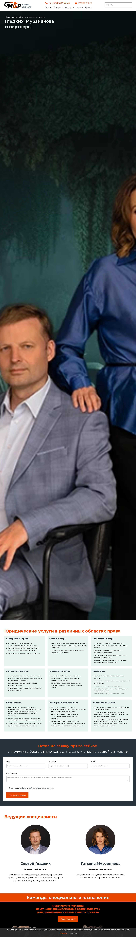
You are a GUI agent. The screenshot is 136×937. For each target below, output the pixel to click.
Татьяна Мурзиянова (100, 863)
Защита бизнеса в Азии (104, 702)
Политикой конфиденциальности (37, 788)
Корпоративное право (17, 639)
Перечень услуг (68, 919)
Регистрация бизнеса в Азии (63, 702)
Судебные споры (57, 639)
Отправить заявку (17, 795)
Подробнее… (74, 933)
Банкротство (99, 671)
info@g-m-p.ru (85, 3)
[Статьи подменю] (82, 7)
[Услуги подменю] (59, 7)
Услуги (56, 7)
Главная (48, 7)
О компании (68, 7)
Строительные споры (103, 639)
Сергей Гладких (36, 863)
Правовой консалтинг (60, 671)
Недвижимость (13, 702)
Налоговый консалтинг (17, 671)
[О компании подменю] (73, 7)
